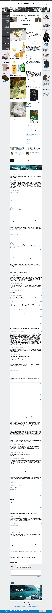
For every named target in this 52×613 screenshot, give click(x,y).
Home (2, 0)
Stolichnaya (31, 62)
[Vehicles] (30, 12)
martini (27, 134)
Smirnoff (36, 62)
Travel (8, 21)
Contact (37, 606)
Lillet (39, 134)
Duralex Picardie (45, 95)
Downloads (7, 32)
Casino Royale (28, 139)
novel (30, 134)
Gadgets (8, 17)
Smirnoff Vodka (32, 159)
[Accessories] (14, 12)
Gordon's (36, 134)
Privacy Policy (29, 606)
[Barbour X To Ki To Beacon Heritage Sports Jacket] (46, 80)
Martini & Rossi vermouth (17, 152)
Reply (41, 211)
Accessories (7, 16)
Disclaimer (18, 606)
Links (8, 49)
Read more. (37, 15)
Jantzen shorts (45, 94)
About (15, 606)
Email (11, 566)
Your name (12, 564)
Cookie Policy (34, 606)
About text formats (38, 576)
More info (6, 611)
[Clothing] (6, 12)
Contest (8, 44)
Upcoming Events (6, 42)
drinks (33, 134)
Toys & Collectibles (6, 33)
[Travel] (46, 12)
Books (8, 28)
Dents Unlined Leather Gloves (47, 85)
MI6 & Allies (7, 26)
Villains (8, 25)
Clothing (8, 15)
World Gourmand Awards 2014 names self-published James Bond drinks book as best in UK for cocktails (35, 153)
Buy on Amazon (28, 104)
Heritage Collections (6, 27)
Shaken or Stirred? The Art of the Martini (19, 147)
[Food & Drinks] (38, 12)
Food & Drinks (7, 20)
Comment (12, 569)
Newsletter (7, 48)
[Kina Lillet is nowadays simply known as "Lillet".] (18, 57)
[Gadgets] (22, 12)
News (8, 37)
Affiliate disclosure (23, 606)
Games (8, 31)
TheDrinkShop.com (29, 48)
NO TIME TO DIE (6, 39)
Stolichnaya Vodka (32, 147)
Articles (8, 38)
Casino (8, 22)
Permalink (18, 174)
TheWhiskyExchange (36, 48)
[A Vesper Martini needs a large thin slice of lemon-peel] (18, 39)
